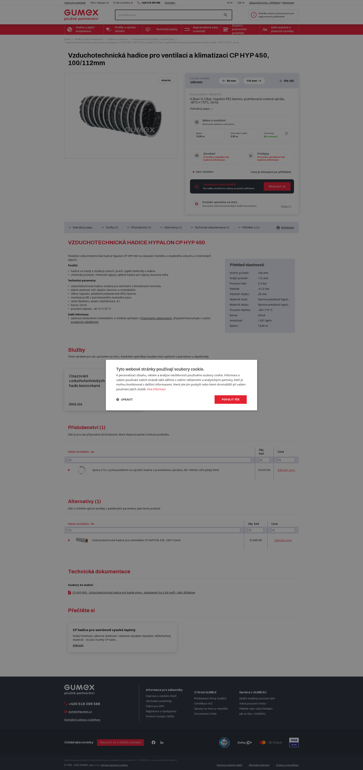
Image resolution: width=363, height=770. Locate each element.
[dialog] (181, 385)
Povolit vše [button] (231, 399)
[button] (124, 399)
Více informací (156, 389)
